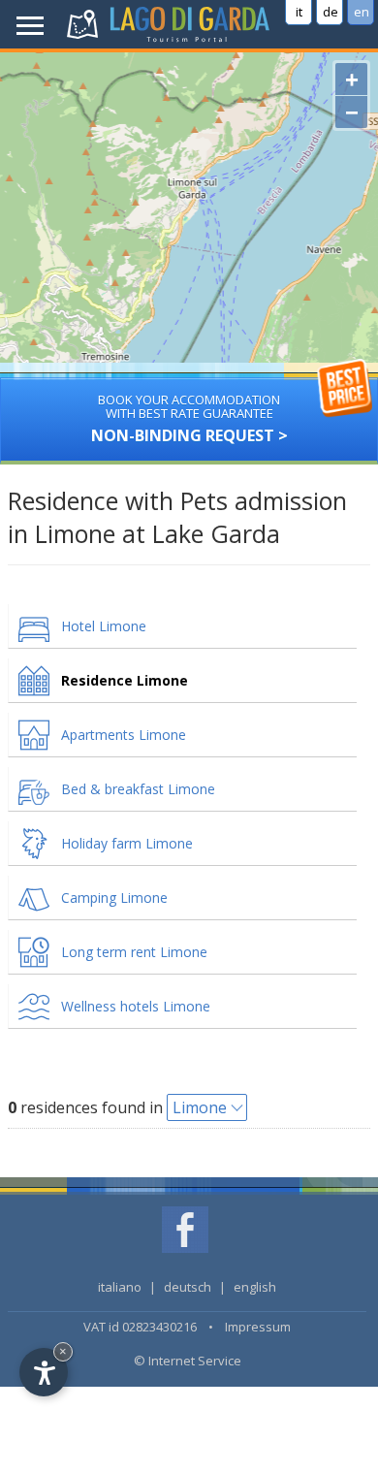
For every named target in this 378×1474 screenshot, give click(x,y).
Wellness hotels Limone (135, 1006)
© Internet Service (187, 1360)
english (255, 1287)
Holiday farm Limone (127, 843)
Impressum (258, 1326)
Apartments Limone (123, 734)
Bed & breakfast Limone (138, 789)
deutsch (187, 1287)
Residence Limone (124, 680)
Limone (200, 1107)
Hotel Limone (103, 626)
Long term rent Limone (134, 952)
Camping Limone (114, 897)
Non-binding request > (189, 418)
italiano (120, 1287)
